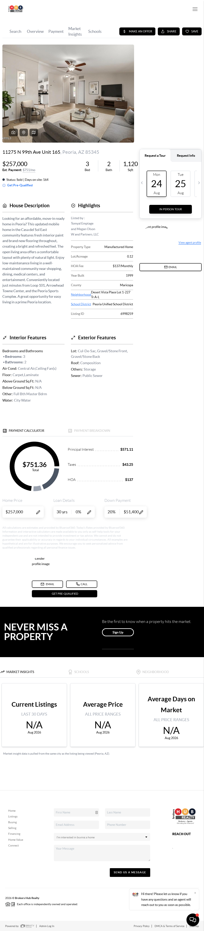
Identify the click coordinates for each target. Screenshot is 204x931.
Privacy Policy (142, 926)
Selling (12, 828)
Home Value (15, 839)
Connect (13, 845)
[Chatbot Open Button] (192, 919)
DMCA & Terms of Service (169, 926)
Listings (13, 816)
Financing (14, 833)
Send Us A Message (130, 872)
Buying (12, 822)
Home (12, 810)
